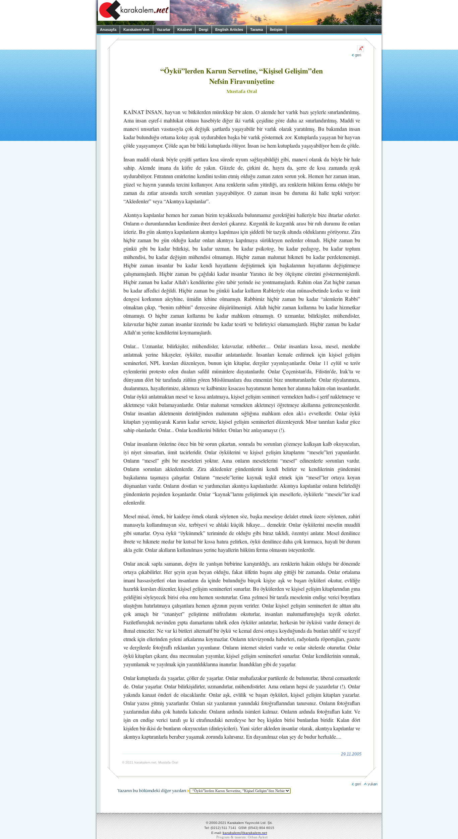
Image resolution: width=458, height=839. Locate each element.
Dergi (203, 30)
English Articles (229, 30)
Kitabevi (184, 30)
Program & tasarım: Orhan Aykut (242, 837)
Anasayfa (108, 30)
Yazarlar (163, 30)
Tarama (256, 30)
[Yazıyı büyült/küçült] (360, 48)
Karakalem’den (136, 30)
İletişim (276, 30)
